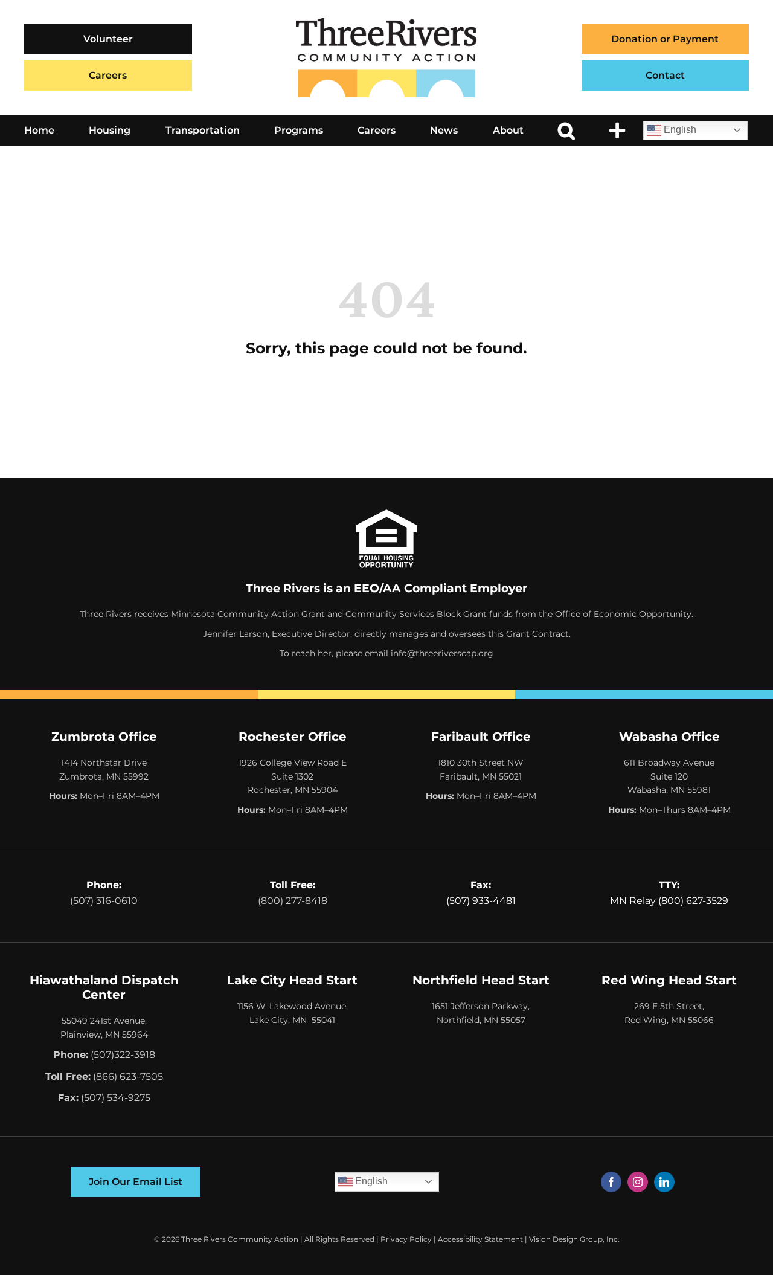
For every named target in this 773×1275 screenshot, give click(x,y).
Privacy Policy (406, 1239)
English (678, 129)
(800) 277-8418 (292, 900)
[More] (617, 130)
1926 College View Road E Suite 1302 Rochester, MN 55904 (293, 776)
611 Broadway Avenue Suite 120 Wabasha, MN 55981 (669, 776)
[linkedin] (664, 1182)
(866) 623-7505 (128, 1076)
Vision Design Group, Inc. (574, 1239)
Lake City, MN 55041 (292, 1020)
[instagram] (637, 1182)
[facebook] (611, 1182)
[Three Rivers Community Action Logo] (386, 22)
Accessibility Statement (480, 1239)
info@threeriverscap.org (442, 653)
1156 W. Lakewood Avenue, (292, 1006)
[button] (566, 130)
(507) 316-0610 (104, 900)
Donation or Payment (665, 39)
